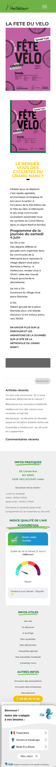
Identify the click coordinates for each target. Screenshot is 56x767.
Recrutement (28, 693)
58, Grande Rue (28, 471)
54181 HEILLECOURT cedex (28, 479)
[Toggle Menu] (44, 6)
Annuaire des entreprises (28, 687)
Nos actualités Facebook (28, 657)
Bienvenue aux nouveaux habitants (26, 404)
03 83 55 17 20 (30, 699)
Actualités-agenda (28, 651)
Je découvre (28, 627)
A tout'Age (28, 633)
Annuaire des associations (28, 681)
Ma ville (28, 621)
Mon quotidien (28, 639)
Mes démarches (28, 645)
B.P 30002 (28, 475)
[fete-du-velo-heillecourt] (28, 151)
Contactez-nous (28, 663)
